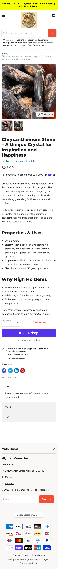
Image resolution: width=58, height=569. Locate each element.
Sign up (46, 499)
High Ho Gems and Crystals (20, 161)
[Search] (52, 33)
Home (5, 53)
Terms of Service (21, 555)
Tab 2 (8, 407)
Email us (9, 483)
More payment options (29, 340)
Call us (8, 477)
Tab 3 (8, 417)
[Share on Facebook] (4, 370)
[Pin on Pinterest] (22, 370)
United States (27, 514)
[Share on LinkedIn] (16, 370)
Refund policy (38, 555)
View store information (15, 359)
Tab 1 (8, 386)
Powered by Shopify (29, 563)
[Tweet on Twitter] (10, 370)
